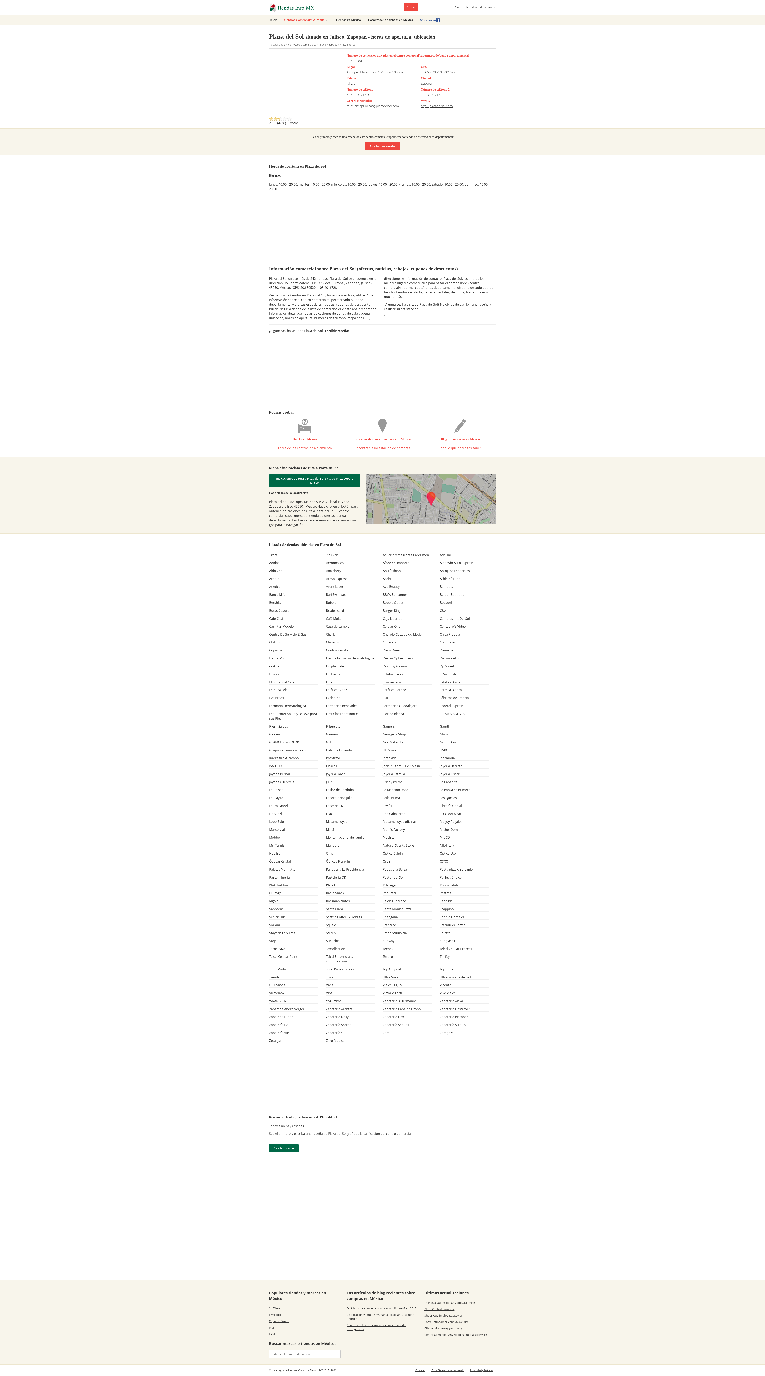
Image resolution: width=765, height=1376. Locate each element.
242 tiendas (355, 61)
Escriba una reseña (382, 146)
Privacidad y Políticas (481, 1370)
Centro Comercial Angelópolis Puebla (455, 1335)
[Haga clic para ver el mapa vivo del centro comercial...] (431, 499)
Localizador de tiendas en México (390, 20)
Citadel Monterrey (443, 1328)
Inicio (273, 20)
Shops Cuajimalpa (443, 1315)
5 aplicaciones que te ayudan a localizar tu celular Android (380, 1317)
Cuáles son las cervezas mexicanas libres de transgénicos (376, 1327)
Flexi (272, 1334)
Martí (272, 1327)
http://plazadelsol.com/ (437, 106)
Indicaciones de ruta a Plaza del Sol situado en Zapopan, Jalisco (314, 480)
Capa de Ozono (279, 1321)
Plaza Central (439, 1309)
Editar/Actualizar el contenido (447, 1370)
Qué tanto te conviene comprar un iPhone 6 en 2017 (381, 1308)
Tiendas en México (348, 20)
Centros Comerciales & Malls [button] (304, 20)
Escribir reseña (284, 1148)
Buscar (411, 7)
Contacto (420, 1370)
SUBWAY (274, 1308)
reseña (483, 304)
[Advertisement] (302, 84)
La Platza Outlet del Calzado (449, 1303)
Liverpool (275, 1315)
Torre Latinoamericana (446, 1322)
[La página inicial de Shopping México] (305, 7)
